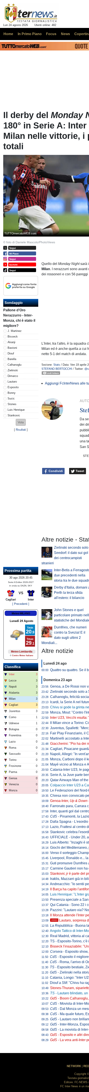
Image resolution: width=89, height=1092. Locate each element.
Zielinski (13, 370)
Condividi (55, 471)
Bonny (12, 392)
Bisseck (13, 336)
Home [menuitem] (8, 34)
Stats (56, 364)
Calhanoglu (14, 364)
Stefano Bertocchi (56, 368)
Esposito (13, 387)
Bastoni (12, 347)
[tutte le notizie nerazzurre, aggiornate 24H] (31, 13)
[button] (21, 422)
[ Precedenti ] (20, 603)
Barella (12, 359)
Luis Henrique (16, 409)
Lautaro (12, 381)
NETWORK (74, 1066)
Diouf (11, 353)
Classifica (13, 667)
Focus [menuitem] (51, 34)
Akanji (11, 342)
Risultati (21, 429)
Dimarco (13, 376)
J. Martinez (15, 331)
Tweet (79, 471)
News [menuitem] (65, 34)
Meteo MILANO (21, 613)
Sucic (11, 398)
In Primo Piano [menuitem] (30, 34)
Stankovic (14, 415)
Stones (12, 404)
